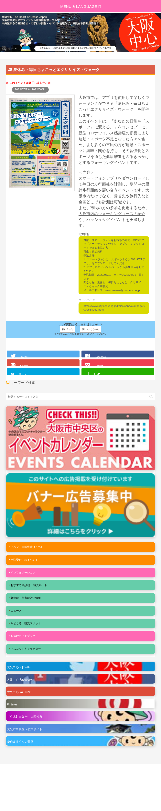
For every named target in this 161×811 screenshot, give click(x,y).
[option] (80, 32)
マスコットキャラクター (26, 648)
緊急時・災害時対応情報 (26, 597)
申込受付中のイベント (24, 559)
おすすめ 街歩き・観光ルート (29, 585)
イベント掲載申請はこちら (27, 546)
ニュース (16, 610)
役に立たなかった (90, 329)
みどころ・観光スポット (26, 623)
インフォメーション (23, 572)
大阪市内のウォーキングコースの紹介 (112, 214)
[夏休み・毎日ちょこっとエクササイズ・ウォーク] (40, 188)
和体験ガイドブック (23, 635)
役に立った (67, 329)
